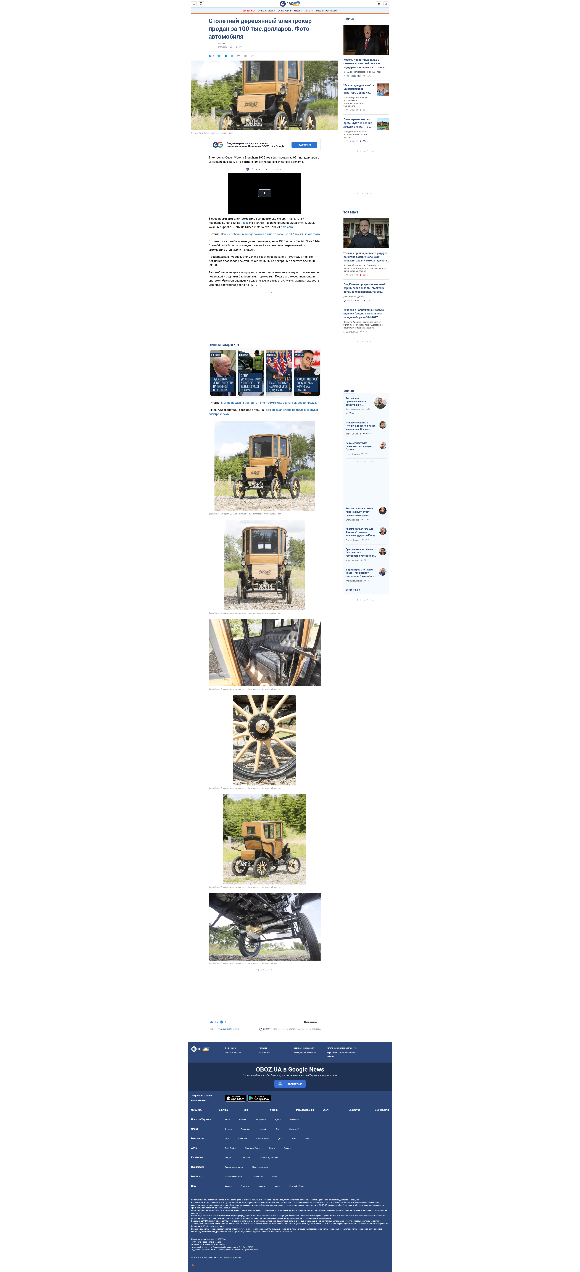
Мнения (348, 391)
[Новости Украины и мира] (264, 1030)
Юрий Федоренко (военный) (358, 409)
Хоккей (263, 1129)
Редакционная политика (229, 1029)
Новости (221, 43)
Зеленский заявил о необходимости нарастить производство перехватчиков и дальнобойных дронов (364, 268)
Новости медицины (234, 1177)
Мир (246, 1110)
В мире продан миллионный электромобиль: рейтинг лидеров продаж (269, 402)
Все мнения (352, 589)
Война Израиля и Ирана (290, 11)
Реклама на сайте (233, 1053)
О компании (230, 1048)
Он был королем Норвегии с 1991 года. (362, 72)
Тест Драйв (230, 1148)
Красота (261, 1186)
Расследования (305, 1110)
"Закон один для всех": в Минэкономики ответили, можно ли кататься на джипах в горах (358, 89)
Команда (263, 1048)
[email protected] (226, 1250)
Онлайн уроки (262, 1138)
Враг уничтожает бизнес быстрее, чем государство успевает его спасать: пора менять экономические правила (360, 553)
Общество (354, 1110)
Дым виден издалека (353, 296)
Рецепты (229, 1158)
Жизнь (274, 1110)
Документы (264, 1053)
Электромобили (252, 1148)
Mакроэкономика (260, 1167)
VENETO (309, 11)
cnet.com (287, 227)
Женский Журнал (297, 1186)
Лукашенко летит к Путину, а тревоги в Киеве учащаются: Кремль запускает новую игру (360, 426)
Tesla (244, 222)
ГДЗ (227, 1138)
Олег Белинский (352, 520)
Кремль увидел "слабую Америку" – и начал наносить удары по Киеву (360, 532)
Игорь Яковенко (353, 454)
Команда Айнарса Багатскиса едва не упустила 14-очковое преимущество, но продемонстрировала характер (363, 325)
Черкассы (295, 1119)
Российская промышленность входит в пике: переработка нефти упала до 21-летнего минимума (357, 402)
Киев (227, 1119)
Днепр (278, 1119)
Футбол (228, 1129)
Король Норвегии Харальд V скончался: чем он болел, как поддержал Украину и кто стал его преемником (365, 63)
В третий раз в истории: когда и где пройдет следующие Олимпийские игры (360, 573)
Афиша (228, 1186)
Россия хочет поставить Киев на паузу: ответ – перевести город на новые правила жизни (359, 512)
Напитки (246, 1158)
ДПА (280, 1138)
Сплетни (245, 1186)
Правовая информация (303, 1048)
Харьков (242, 1119)
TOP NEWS (350, 212)
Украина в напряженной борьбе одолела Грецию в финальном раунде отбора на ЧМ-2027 (363, 313)
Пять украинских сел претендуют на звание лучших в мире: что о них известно (357, 123)
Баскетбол (246, 1129)
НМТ (307, 1138)
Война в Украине (266, 11)
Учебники (242, 1138)
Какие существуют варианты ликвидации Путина (359, 446)
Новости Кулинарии (269, 1158)
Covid (274, 1177)
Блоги (325, 1110)
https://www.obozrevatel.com (291, 1200)
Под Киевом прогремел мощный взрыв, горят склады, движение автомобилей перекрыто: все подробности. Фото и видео (364, 288)
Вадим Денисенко (353, 434)
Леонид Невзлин (353, 540)
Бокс (278, 1129)
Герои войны (248, 11)
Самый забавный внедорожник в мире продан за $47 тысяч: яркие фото (270, 234)
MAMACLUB (258, 1177)
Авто (275, 1029)
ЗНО (294, 1138)
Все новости (382, 1110)
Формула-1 (294, 1129)
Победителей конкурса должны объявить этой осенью (355, 134)
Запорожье (261, 1119)
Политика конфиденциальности (342, 1048)
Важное (349, 19)
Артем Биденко (352, 560)
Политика (223, 1110)
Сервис (287, 1148)
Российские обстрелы (327, 11)
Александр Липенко (354, 581)
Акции (272, 1148)
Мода (277, 1186)
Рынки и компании (234, 1167)
